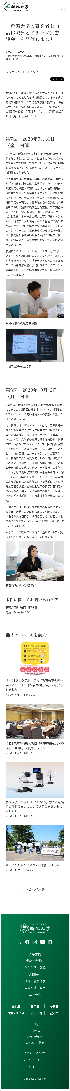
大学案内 (35, 954)
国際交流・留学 (35, 987)
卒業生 (54, 1006)
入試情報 (35, 974)
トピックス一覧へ (36, 889)
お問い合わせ (35, 1036)
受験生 (16, 1006)
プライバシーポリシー (35, 1060)
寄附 (37, 1024)
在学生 (35, 1006)
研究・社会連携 (35, 981)
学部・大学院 (35, 960)
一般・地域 (35, 1013)
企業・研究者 (15, 1013)
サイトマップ (35, 1066)
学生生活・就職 (35, 967)
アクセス (35, 1030)
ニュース (35, 994)
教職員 (54, 1013)
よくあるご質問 (35, 1042)
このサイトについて (34, 1053)
